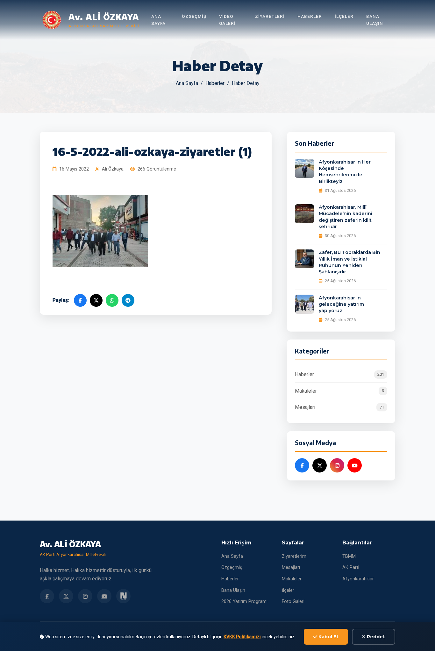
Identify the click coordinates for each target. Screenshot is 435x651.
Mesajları (339, 407)
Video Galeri (227, 20)
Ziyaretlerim (294, 556)
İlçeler (344, 16)
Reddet (375, 637)
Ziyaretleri (270, 16)
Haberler (309, 16)
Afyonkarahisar (358, 579)
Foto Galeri (293, 601)
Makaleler (339, 391)
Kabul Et (328, 637)
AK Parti (350, 567)
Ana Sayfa (158, 20)
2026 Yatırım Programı (244, 601)
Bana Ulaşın (374, 20)
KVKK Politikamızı (242, 636)
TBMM (349, 556)
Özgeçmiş (194, 16)
